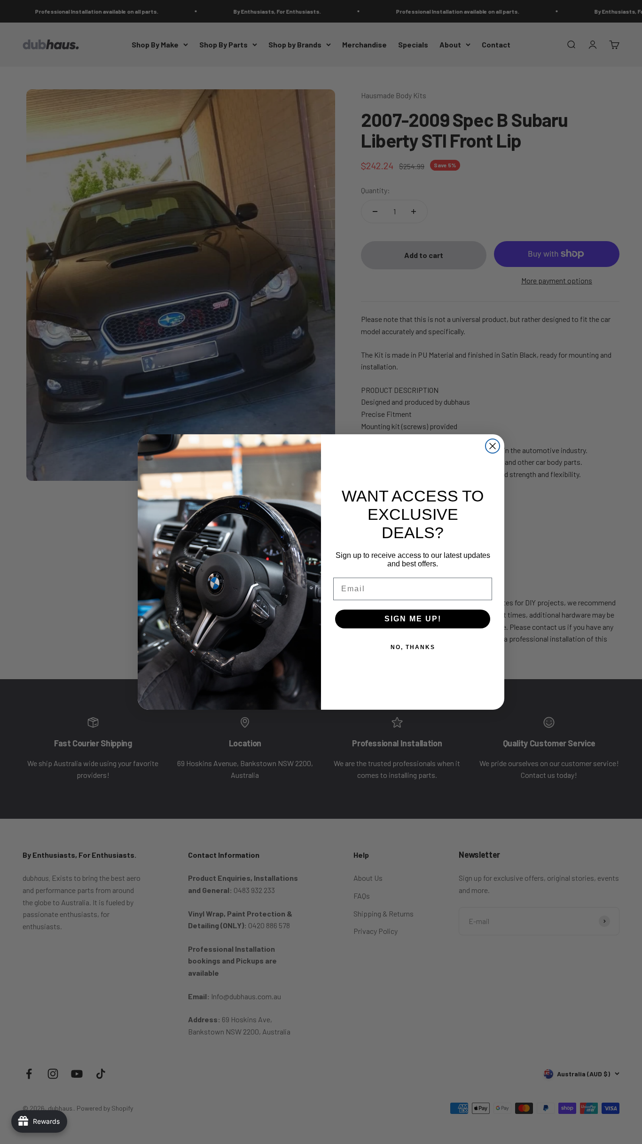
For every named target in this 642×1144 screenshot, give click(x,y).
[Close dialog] (492, 446)
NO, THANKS (413, 647)
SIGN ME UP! (412, 619)
